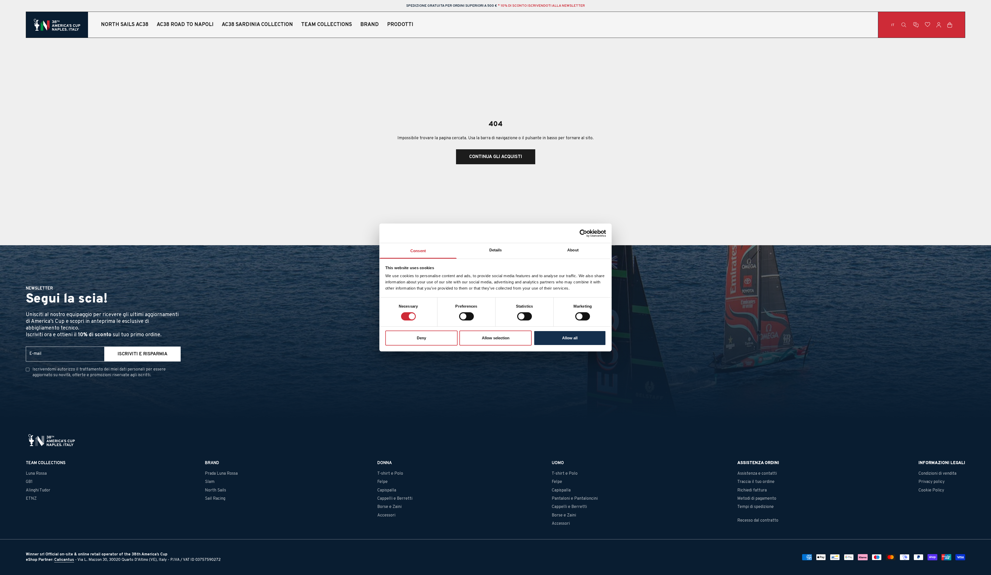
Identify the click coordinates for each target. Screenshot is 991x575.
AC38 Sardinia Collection (257, 25)
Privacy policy (931, 481)
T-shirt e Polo (390, 473)
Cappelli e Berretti (394, 498)
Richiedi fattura (752, 490)
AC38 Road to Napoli (185, 25)
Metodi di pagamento (756, 498)
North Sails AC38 (124, 25)
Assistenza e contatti (757, 473)
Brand (369, 25)
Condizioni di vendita (937, 473)
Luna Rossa (36, 473)
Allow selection (495, 338)
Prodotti (400, 25)
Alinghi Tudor (38, 490)
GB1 (29, 481)
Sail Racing (215, 498)
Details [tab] (495, 250)
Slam (209, 481)
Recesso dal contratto (757, 520)
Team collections (326, 25)
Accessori (386, 515)
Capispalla (386, 490)
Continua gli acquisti (495, 157)
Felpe (382, 481)
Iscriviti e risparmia (142, 354)
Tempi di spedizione (755, 507)
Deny (421, 338)
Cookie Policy (931, 490)
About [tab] (573, 250)
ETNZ (31, 498)
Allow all (570, 338)
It (892, 25)
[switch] (466, 316)
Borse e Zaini (389, 507)
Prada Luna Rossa (221, 473)
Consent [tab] (418, 251)
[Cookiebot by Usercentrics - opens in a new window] (583, 233)
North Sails (215, 490)
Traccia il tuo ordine (755, 481)
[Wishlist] (927, 25)
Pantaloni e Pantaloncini (575, 498)
